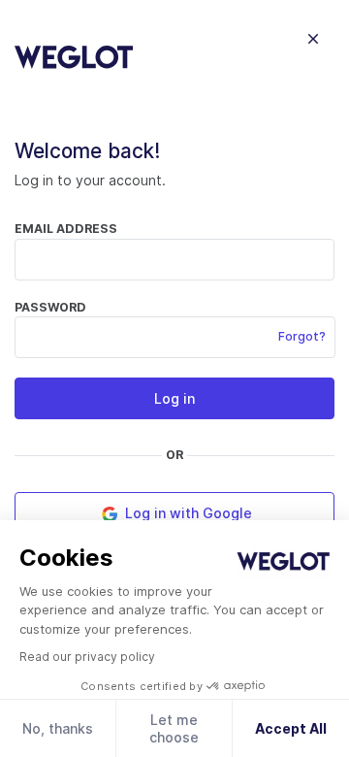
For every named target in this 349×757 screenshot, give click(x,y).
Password (50, 307)
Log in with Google (186, 513)
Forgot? (302, 336)
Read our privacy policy (87, 656)
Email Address (66, 228)
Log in (174, 398)
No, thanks (57, 728)
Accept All (291, 728)
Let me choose (174, 728)
